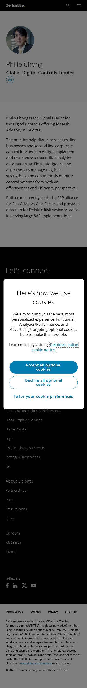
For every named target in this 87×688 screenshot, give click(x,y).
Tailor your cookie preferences (43, 396)
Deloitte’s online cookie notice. (55, 347)
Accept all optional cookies (43, 367)
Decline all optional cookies (43, 382)
